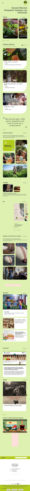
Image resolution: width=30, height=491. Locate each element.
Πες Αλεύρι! (6, 311)
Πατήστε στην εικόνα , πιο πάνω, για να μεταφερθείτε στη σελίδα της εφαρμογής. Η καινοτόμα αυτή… (20, 322)
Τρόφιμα (5, 36)
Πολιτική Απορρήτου (4, 488)
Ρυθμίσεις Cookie (14, 489)
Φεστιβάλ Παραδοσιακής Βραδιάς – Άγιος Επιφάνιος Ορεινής (13, 84)
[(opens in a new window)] (17, 483)
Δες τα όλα (24, 201)
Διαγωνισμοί (6, 348)
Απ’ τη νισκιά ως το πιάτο (20, 319)
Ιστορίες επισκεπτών (8, 132)
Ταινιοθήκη (5, 182)
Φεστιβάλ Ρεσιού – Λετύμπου (9, 106)
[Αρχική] (25, 3)
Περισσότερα (23, 17)
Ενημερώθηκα (21, 489)
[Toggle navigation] (3, 2)
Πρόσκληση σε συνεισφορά (22, 480)
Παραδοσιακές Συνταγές (24, 36)
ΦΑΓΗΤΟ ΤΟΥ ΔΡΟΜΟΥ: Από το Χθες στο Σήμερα (13, 405)
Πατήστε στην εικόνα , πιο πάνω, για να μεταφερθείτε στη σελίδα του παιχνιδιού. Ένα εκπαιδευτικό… (20, 336)
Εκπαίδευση (5, 292)
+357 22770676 (14, 471)
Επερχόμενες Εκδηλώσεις (9, 44)
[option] (10, 29)
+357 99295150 (13, 470)
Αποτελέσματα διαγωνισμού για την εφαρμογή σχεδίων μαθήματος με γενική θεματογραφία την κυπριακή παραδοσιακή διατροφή (14, 368)
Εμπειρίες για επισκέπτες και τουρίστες (12, 236)
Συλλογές (5, 17)
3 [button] (5, 129)
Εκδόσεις (5, 379)
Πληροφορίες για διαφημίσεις (16, 480)
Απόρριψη (8, 489)
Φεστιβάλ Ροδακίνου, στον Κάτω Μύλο (11, 61)
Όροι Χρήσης (6, 480)
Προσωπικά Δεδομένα (10, 480)
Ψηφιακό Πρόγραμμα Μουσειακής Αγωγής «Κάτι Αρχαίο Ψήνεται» (20, 333)
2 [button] (4, 129)
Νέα (4, 201)
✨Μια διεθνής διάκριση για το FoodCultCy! (18, 225)
